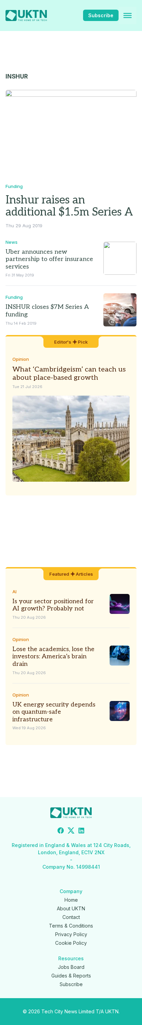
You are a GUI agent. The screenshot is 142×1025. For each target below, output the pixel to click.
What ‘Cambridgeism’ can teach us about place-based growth (69, 373)
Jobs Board (71, 967)
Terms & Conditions (71, 926)
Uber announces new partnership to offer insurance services (49, 259)
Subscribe (100, 15)
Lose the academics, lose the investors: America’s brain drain (53, 657)
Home (71, 900)
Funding (14, 186)
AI (14, 591)
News (12, 242)
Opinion (20, 359)
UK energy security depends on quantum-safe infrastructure (53, 712)
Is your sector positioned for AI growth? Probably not (53, 605)
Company (71, 891)
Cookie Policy (71, 943)
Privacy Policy (71, 934)
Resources (71, 958)
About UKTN (71, 908)
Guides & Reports (71, 976)
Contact (71, 917)
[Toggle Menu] (127, 15)
